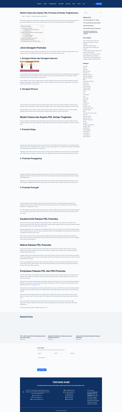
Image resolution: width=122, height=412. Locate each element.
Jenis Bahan (86, 94)
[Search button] (101, 12)
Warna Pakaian (86, 136)
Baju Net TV (86, 72)
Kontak (79, 3)
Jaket (84, 91)
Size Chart (68, 3)
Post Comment (41, 369)
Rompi (84, 121)
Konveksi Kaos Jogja (88, 108)
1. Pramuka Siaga (27, 33)
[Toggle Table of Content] (41, 26)
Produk (45, 3)
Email (56, 353)
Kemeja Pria (86, 103)
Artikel (84, 67)
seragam (85, 123)
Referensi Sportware (88, 119)
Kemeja (85, 101)
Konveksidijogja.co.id (34, 284)
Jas (84, 93)
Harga (73, 3)
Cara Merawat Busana (88, 81)
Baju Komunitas (86, 71)
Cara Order (60, 3)
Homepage (39, 3)
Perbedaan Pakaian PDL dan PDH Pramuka (31, 41)
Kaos (84, 96)
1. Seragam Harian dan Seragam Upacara (31, 29)
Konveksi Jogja (43, 16)
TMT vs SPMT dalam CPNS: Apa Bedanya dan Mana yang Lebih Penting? (91, 42)
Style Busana (86, 128)
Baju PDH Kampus (87, 74)
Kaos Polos (85, 98)
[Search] (94, 3)
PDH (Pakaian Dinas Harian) (90, 113)
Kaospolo (85, 99)
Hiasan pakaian (86, 88)
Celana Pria (86, 83)
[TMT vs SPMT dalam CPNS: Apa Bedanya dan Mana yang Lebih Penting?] (33, 326)
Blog (84, 3)
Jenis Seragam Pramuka (27, 28)
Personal (85, 114)
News (84, 111)
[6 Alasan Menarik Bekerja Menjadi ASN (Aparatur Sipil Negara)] (89, 326)
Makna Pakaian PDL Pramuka (28, 39)
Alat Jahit (85, 66)
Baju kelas (85, 69)
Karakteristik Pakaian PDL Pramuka (29, 38)
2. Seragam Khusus (27, 30)
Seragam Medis (87, 126)
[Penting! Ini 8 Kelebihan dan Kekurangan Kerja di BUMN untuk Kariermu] (61, 326)
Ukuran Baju (86, 133)
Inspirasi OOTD (86, 89)
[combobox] (91, 12)
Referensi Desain (52, 3)
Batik (84, 79)
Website (72, 353)
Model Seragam (87, 109)
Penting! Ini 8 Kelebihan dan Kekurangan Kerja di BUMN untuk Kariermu (91, 47)
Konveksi (85, 104)
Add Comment (41, 357)
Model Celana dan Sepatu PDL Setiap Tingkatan (32, 32)
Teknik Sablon (86, 131)
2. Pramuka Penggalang (28, 35)
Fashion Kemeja (87, 86)
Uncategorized (86, 134)
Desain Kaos (86, 84)
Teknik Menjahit (87, 129)
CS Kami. (46, 307)
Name (39, 353)
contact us (99, 3)
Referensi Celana (87, 116)
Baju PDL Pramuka (36, 16)
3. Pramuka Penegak (28, 36)
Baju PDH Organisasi (88, 76)
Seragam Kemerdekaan (88, 124)
